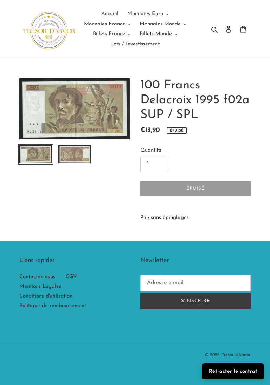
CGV (71, 277)
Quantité (150, 150)
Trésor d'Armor (236, 355)
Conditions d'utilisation (45, 296)
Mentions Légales (40, 286)
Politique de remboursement (52, 305)
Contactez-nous (37, 277)
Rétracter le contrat (233, 371)
